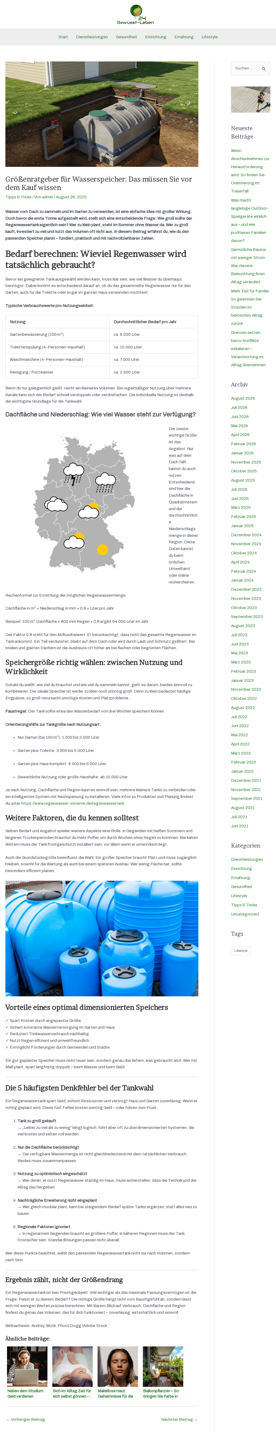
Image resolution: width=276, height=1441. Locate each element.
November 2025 (246, 462)
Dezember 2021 (246, 780)
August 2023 (243, 626)
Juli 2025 (239, 489)
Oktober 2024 (244, 553)
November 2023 (246, 598)
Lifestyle (210, 37)
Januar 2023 (242, 680)
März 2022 (241, 753)
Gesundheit (126, 37)
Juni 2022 (240, 726)
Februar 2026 (243, 444)
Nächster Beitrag (179, 1419)
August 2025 (243, 480)
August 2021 (243, 808)
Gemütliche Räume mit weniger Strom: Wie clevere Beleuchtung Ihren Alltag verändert (248, 265)
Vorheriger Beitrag (25, 1419)
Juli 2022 (239, 717)
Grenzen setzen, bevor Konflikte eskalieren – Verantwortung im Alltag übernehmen (248, 348)
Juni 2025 (240, 498)
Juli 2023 (239, 635)
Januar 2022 (242, 771)
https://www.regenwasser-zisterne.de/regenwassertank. (73, 803)
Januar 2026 (242, 453)
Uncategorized (245, 914)
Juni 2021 (240, 826)
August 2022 (243, 708)
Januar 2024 (242, 580)
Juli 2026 (239, 407)
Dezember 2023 (246, 589)
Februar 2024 (243, 571)
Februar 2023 (243, 671)
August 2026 (243, 398)
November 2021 (246, 789)
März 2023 (241, 662)
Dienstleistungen (92, 37)
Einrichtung (155, 37)
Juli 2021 (239, 817)
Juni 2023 (240, 644)
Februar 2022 (243, 762)
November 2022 (246, 689)
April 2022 (240, 744)
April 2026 (240, 435)
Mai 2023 (239, 653)
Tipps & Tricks (18, 197)
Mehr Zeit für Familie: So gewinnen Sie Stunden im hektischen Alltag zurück (250, 307)
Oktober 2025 (244, 471)
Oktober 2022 (244, 698)
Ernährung (184, 37)
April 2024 (240, 562)
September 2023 (247, 616)
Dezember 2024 (246, 535)
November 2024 (246, 544)
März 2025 (241, 507)
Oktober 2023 (244, 608)
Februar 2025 (243, 516)
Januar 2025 (242, 526)
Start (63, 37)
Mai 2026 (239, 426)
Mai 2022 (239, 735)
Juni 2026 (240, 416)
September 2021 (247, 798)
